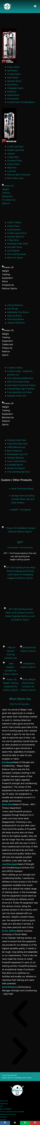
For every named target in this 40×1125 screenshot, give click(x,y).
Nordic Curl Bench (16, 468)
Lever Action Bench (16, 461)
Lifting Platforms (15, 305)
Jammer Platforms (16, 323)
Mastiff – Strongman (21, 509)
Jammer (11, 153)
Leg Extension (14, 229)
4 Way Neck (13, 157)
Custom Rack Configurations (21, 102)
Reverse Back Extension (19, 174)
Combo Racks (14, 74)
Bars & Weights (6, 1109)
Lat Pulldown (13, 250)
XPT (1, 1106)
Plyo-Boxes (12, 308)
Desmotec (4, 1103)
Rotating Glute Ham (16, 440)
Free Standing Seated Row (20, 378)
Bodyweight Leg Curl (17, 454)
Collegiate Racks (15, 88)
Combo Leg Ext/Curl (17, 233)
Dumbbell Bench (15, 465)
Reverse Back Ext (15, 236)
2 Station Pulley (14, 367)
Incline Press (13, 164)
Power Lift (4, 1101)
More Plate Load (15, 178)
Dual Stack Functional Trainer (21, 385)
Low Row (11, 171)
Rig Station (12, 84)
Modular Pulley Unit (16, 396)
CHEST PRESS (14, 222)
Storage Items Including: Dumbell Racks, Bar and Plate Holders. (23, 499)
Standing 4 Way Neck (17, 243)
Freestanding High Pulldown (21, 388)
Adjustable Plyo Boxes (18, 312)
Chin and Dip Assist (16, 254)
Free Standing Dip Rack (18, 472)
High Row (12, 167)
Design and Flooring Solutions (8, 1115)
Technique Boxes (15, 319)
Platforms (11, 91)
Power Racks (13, 67)
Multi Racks (12, 77)
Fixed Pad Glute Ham (17, 443)
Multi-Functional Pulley (18, 381)
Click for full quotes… (20, 704)
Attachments (13, 95)
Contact (3, 1120)
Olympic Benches (15, 457)
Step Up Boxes (14, 315)
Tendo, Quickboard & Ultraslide (12, 1112)
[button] (20, 1014)
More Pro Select (15, 257)
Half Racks (12, 70)
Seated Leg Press (15, 150)
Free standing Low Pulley (19, 392)
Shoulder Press (14, 160)
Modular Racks (14, 81)
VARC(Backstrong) (16, 447)
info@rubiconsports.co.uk (25, 1075)
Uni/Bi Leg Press (15, 146)
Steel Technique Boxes (22, 488)
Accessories (13, 98)
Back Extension (14, 450)
